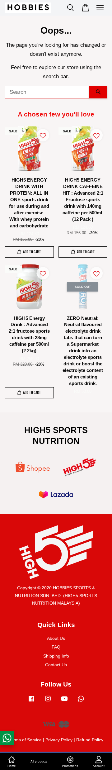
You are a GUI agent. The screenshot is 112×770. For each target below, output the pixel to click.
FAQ (56, 646)
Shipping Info (56, 656)
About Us (56, 638)
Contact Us (56, 664)
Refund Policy (89, 739)
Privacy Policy (58, 739)
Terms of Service (25, 739)
